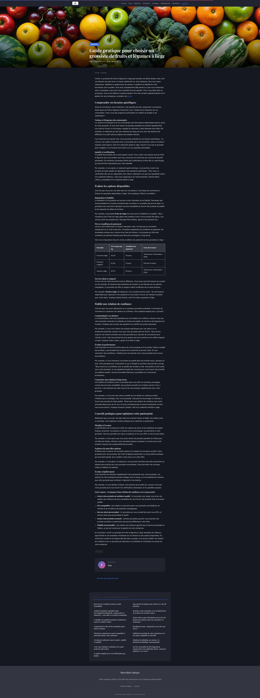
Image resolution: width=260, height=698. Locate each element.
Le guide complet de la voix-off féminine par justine (109, 654)
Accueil (123, 3)
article (129, 96)
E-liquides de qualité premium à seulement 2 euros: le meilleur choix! (110, 621)
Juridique (155, 3)
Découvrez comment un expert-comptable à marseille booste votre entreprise (109, 634)
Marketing (175, 3)
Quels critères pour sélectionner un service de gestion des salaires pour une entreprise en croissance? (149, 620)
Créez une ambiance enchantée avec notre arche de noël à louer (109, 648)
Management (165, 3)
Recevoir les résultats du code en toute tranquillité (107, 605)
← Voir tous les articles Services (107, 578)
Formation (146, 3)
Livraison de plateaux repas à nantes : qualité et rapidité (110, 641)
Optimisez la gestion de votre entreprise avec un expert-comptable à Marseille (149, 634)
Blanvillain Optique (130, 672)
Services (185, 3)
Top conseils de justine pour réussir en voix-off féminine (149, 605)
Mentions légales (126, 686)
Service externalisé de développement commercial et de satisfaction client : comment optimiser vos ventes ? (149, 649)
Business (137, 3)
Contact (136, 686)
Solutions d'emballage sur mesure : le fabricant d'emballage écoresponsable (146, 641)
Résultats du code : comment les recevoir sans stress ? (149, 627)
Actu (130, 3)
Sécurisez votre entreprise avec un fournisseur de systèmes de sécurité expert (149, 612)
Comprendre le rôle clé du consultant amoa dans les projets (109, 627)
